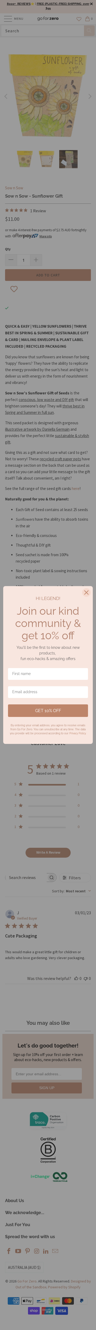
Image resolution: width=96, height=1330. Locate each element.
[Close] (86, 592)
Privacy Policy (77, 733)
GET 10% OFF (48, 710)
